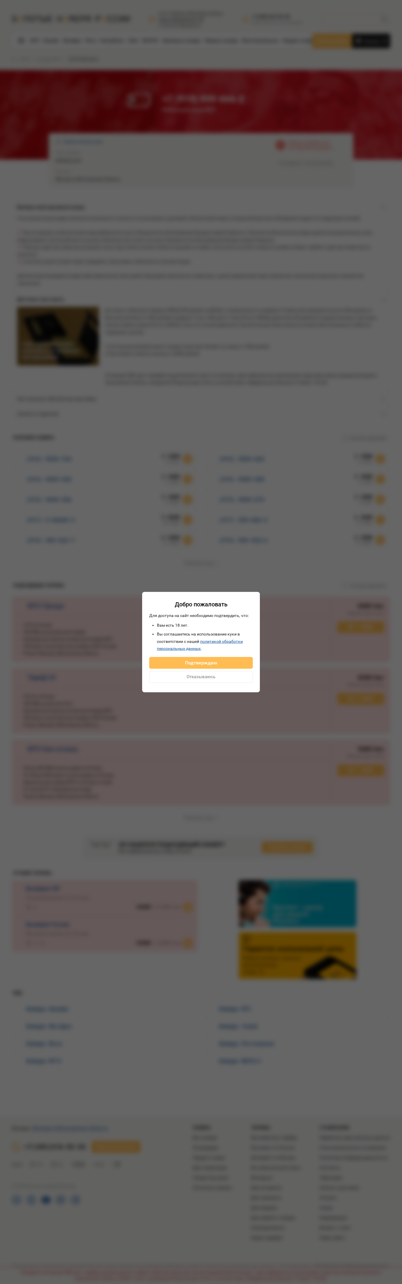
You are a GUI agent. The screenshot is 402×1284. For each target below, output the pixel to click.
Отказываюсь (201, 676)
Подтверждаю (201, 662)
